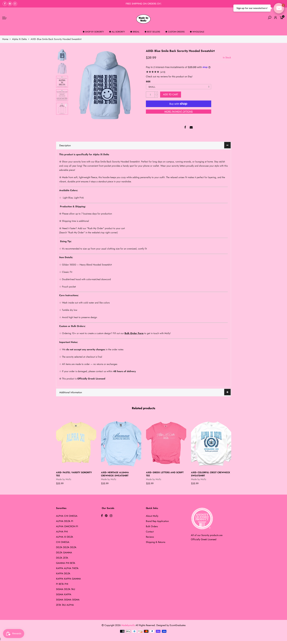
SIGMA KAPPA (63, 594)
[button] (279, 8)
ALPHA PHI (62, 531)
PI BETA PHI (62, 584)
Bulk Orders (152, 526)
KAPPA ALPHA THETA (67, 568)
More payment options (178, 111)
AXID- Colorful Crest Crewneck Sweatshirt (210, 474)
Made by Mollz (63, 479)
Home (5, 39)
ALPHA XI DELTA (64, 537)
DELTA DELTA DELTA (66, 547)
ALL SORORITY (118, 31)
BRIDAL (136, 31)
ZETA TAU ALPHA (65, 605)
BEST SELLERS (153, 31)
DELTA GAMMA (64, 552)
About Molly (152, 516)
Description (65, 145)
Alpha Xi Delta (19, 39)
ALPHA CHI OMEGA (66, 516)
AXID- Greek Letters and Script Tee (165, 474)
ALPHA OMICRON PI (67, 526)
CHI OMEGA (62, 542)
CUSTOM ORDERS (176, 31)
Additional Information (70, 392)
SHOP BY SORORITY (94, 31)
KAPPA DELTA (63, 573)
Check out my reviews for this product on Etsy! (169, 76)
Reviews (150, 537)
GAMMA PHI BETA (65, 563)
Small (151, 87)
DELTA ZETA (62, 557)
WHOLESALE (198, 31)
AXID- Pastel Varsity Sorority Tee (74, 474)
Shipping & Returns (155, 542)
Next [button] (134, 85)
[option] (105, 85)
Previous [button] (77, 85)
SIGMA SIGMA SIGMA (68, 599)
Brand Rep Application (157, 521)
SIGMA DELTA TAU (65, 589)
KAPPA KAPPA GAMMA (68, 578)
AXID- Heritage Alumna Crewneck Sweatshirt (115, 474)
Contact (150, 531)
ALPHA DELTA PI (64, 521)
